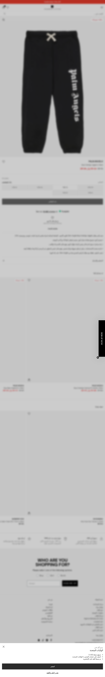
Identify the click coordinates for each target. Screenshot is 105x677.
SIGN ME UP (27, 362)
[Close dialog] (99, 308)
